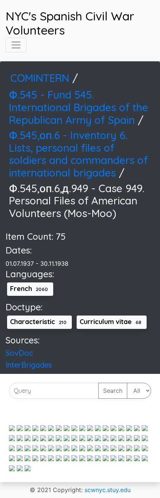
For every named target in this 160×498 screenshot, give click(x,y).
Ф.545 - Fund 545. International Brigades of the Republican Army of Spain (78, 107)
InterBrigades (29, 364)
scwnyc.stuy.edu (107, 490)
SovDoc (19, 353)
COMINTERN (41, 77)
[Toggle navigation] (16, 45)
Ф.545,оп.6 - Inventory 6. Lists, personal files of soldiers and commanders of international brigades (78, 154)
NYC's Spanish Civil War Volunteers (70, 23)
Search (112, 390)
